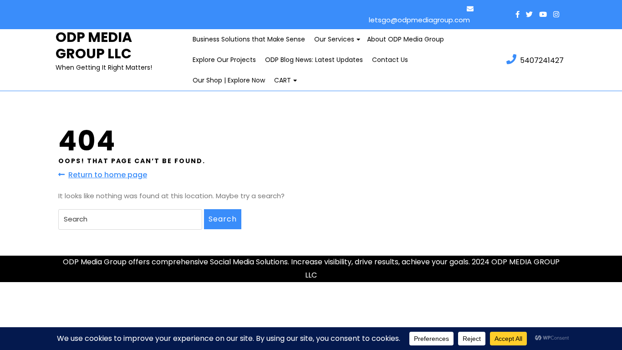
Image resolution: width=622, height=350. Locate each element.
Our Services (334, 39)
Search (223, 219)
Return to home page (107, 175)
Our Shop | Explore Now (229, 80)
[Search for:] (130, 219)
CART (282, 80)
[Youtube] (541, 14)
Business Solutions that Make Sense (249, 39)
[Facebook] (517, 14)
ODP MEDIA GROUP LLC (94, 45)
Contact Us (390, 59)
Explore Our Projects (224, 59)
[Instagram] (554, 14)
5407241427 (542, 60)
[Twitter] (527, 14)
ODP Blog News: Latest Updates (314, 59)
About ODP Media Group (405, 39)
